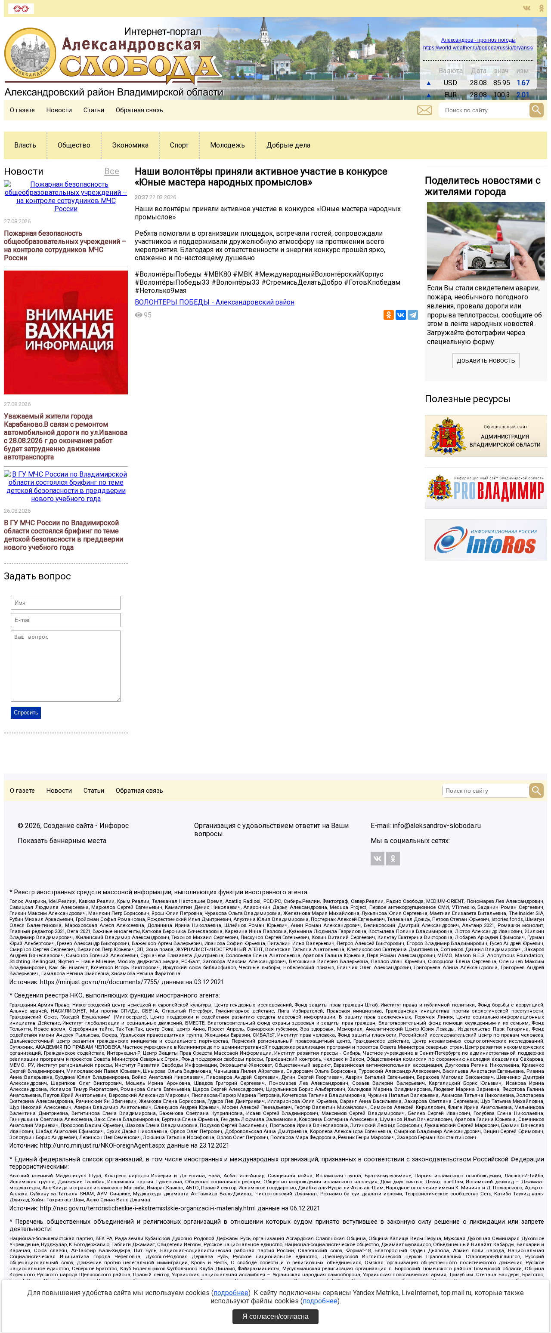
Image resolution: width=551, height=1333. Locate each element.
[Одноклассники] (389, 315)
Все (111, 171)
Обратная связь (139, 110)
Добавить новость (486, 360)
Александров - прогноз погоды (478, 40)
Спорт (179, 145)
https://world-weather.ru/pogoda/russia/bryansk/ (478, 48)
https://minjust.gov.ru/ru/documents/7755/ (100, 982)
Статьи (94, 110)
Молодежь (227, 145)
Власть (25, 145)
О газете (22, 110)
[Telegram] (413, 315)
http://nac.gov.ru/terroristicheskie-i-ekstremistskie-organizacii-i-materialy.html (148, 1208)
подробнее (231, 1293)
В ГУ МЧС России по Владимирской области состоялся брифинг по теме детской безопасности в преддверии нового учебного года (63, 535)
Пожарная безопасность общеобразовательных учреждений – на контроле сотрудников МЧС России (65, 245)
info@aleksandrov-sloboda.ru (437, 826)
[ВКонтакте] (401, 315)
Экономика (130, 145)
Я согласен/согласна (275, 1316)
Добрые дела (288, 145)
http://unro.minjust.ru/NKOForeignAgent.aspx (102, 1145)
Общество (74, 145)
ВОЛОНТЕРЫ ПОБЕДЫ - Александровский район (214, 302)
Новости (59, 110)
